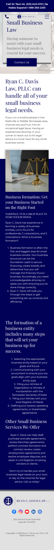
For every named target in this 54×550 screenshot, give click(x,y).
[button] (47, 17)
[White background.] (6, 18)
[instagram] (20, 512)
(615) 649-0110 (34, 4)
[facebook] (14, 512)
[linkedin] (33, 512)
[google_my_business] (40, 512)
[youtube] (27, 512)
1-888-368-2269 (36, 7)
